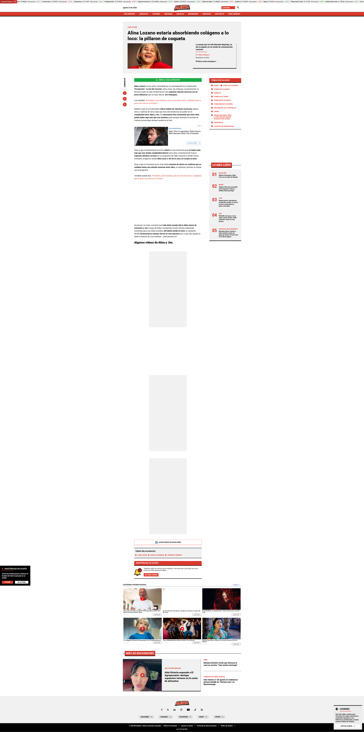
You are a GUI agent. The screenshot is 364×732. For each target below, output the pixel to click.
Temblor (217, 93)
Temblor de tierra (221, 97)
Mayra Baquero (204, 55)
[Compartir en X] (125, 99)
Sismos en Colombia (222, 89)
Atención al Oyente (187, 726)
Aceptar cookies (346, 726)
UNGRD (216, 111)
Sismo (216, 85)
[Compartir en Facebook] (125, 93)
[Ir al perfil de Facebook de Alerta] (161, 710)
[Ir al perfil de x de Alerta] (168, 710)
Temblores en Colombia (223, 104)
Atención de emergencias (224, 126)
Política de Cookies (347, 721)
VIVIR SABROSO (234, 14)
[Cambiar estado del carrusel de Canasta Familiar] (15, 1)
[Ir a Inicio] (182, 8)
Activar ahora (151, 575)
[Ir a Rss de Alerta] (202, 710)
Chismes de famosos (174, 555)
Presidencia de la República (225, 108)
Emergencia (218, 123)
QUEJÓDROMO (129, 14)
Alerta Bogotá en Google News (170, 542)
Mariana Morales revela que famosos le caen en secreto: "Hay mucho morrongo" (220, 664)
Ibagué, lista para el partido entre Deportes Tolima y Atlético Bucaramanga (228, 188)
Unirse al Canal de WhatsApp (169, 80)
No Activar (22, 582)
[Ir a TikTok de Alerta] (195, 710)
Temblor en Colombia (222, 100)
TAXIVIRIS (156, 14)
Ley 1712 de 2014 (182, 729)
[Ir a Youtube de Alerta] (188, 710)
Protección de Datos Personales (207, 726)
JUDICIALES (143, 14)
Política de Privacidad (170, 726)
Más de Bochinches (140, 653)
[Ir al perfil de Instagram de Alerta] (181, 710)
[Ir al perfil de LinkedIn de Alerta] (175, 710)
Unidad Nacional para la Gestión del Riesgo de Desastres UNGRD (222, 117)
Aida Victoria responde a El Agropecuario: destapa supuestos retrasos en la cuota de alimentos (181, 676)
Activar (7, 582)
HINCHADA (168, 14)
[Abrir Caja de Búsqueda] (238, 7)
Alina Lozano (142, 555)
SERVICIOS (207, 14)
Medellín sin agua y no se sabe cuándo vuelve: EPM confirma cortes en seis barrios (227, 218)
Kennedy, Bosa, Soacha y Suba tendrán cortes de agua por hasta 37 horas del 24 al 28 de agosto (228, 234)
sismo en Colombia (230, 85)
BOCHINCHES (193, 14)
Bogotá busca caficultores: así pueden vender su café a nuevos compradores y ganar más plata (228, 203)
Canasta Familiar (7, 1)
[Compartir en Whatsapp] (125, 104)
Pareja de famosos (157, 555)
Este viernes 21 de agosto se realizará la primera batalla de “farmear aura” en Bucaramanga (221, 682)
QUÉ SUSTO (219, 14)
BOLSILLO (180, 14)
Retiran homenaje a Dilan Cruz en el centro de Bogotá (228, 176)
